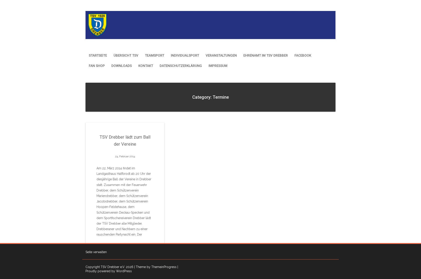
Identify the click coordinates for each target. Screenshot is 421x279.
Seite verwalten (96, 252)
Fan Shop (97, 66)
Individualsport (185, 55)
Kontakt (145, 66)
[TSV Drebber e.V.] (210, 24)
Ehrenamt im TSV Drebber (265, 55)
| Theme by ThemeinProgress (155, 267)
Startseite (98, 55)
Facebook (302, 55)
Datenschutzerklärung (181, 66)
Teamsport (154, 55)
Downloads (121, 66)
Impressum (218, 66)
